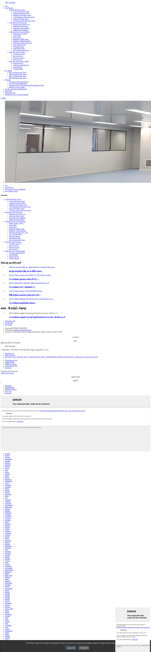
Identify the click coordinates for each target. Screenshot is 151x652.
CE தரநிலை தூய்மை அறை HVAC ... (24, 279)
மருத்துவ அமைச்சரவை (21, 65)
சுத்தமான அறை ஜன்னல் (21, 28)
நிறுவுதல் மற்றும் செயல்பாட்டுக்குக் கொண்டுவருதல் (26, 85)
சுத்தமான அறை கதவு (20, 26)
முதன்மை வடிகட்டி (19, 54)
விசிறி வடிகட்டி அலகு (20, 34)
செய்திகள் (8, 91)
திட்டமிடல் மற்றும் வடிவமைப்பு (18, 82)
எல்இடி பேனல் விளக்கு (20, 30)
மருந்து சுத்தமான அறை (21, 11)
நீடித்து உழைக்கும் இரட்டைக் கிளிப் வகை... (26, 271)
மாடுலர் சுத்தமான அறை (17, 10)
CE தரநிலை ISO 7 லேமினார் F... (22, 287)
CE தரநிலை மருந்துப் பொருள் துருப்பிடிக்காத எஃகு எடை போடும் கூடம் (37, 317)
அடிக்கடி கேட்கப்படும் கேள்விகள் (16, 89)
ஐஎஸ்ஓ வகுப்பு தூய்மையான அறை (86, 357)
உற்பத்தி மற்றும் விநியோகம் (18, 83)
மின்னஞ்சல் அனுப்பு (7, 373)
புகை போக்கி (17, 67)
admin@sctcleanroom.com (22, 330)
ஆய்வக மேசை (18, 69)
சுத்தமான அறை (10, 357)
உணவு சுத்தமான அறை (21, 19)
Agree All (71, 648)
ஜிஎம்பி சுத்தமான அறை (66, 357)
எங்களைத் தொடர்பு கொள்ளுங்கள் (16, 94)
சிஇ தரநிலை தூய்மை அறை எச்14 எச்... (25, 295)
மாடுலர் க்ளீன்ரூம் (51, 357)
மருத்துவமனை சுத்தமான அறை (24, 17)
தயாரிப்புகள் (9, 8)
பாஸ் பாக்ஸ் (17, 35)
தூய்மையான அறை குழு (21, 24)
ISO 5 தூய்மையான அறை (18, 72)
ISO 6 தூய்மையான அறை (18, 74)
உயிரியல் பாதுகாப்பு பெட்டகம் (22, 43)
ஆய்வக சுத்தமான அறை (21, 13)
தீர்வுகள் (7, 80)
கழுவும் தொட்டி (18, 63)
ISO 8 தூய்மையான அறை (18, 78)
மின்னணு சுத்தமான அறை (22, 15)
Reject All (84, 648)
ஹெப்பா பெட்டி (18, 59)
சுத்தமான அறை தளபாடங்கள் (19, 61)
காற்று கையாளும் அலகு (21, 50)
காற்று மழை (17, 37)
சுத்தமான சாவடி (18, 46)
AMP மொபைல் (10, 355)
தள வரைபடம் (9, 353)
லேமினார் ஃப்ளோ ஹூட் (21, 39)
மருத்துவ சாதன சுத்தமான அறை (24, 21)
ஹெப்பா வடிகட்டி (18, 58)
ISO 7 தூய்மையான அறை (18, 76)
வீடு (6, 6)
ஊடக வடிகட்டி (18, 56)
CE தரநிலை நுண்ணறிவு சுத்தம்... (22, 303)
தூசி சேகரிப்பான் (19, 48)
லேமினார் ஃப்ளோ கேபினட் (22, 41)
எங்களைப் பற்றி (10, 93)
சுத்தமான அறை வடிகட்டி (17, 52)
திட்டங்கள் (8, 70)
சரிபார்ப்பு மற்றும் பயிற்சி (17, 87)
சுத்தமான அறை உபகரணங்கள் (19, 32)
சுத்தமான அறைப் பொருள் (18, 22)
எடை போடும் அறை (19, 45)
